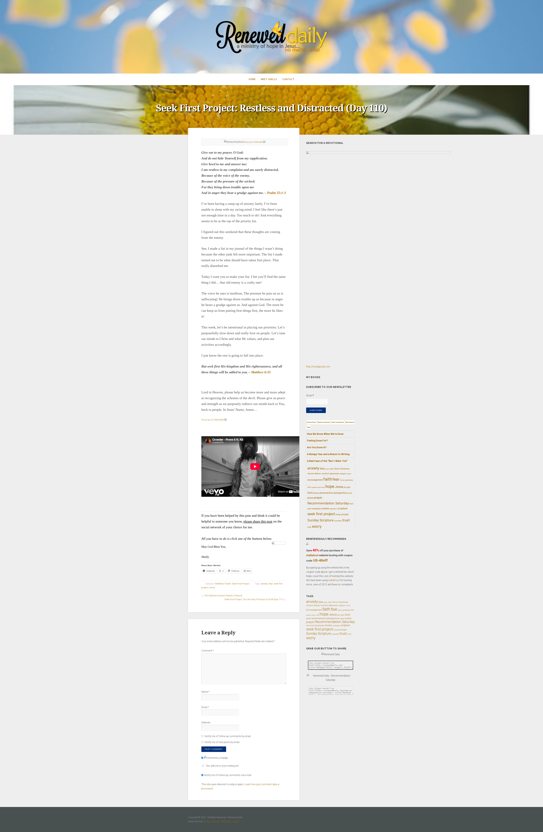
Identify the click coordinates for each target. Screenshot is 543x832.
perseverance (326, 492)
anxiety (264, 583)
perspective (340, 492)
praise (310, 497)
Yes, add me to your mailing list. (222, 765)
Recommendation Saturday (328, 503)
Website (205, 722)
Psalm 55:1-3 (276, 193)
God (309, 487)
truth (309, 527)
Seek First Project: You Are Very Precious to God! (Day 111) (253, 599)
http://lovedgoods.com (318, 366)
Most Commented (338, 422)
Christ (336, 468)
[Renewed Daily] (271, 37)
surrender (338, 521)
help (323, 487)
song (338, 514)
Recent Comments (323, 422)
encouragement (315, 480)
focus (342, 480)
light (349, 487)
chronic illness (314, 473)
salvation (333, 509)
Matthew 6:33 (261, 372)
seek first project (321, 514)
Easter (349, 474)
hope (329, 486)
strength (345, 514)
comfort (325, 473)
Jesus (339, 487)
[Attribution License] (264, 142)
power (349, 493)
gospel (314, 487)
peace (316, 493)
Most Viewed (349, 422)
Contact (288, 79)
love (310, 492)
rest (351, 503)
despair (343, 474)
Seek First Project (241, 583)
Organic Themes (211, 821)
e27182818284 (257, 142)
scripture (343, 508)
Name (205, 691)
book (327, 469)
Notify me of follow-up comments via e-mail (227, 775)
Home (252, 79)
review (325, 508)
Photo (246, 142)
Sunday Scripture (320, 520)
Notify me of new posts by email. (222, 742)
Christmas (345, 468)
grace (319, 487)
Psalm (228, 583)
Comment (207, 650)
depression (335, 473)
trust (346, 520)
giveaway (349, 480)
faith (327, 479)
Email (205, 707)
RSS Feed (226, 821)
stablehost (312, 555)
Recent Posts (311, 422)
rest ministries (314, 508)
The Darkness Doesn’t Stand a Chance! (223, 595)
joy (345, 487)
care (331, 469)
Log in (236, 821)
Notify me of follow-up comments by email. (228, 736)
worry (212, 587)
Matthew (219, 583)
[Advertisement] (244, 505)
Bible (322, 468)
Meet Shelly (269, 79)
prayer (318, 497)
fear (270, 583)
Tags (308, 427)
